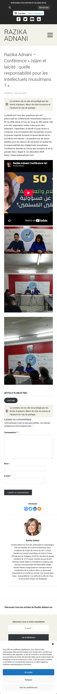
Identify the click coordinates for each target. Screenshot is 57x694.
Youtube (11, 400)
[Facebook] (26, 509)
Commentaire (10, 432)
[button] (52, 644)
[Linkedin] (35, 509)
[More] (39, 509)
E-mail (7, 476)
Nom (7, 463)
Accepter (28, 672)
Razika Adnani (16, 35)
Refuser (28, 680)
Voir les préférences (28, 687)
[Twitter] (30, 509)
